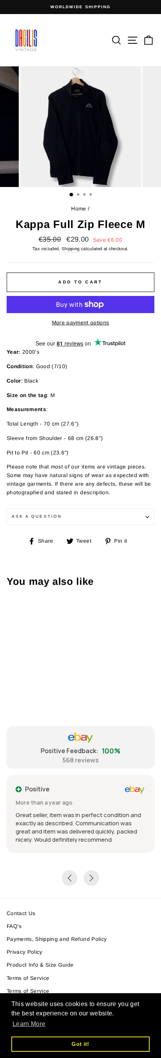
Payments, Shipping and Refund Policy (57, 939)
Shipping (70, 248)
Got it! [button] (80, 1044)
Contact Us (21, 913)
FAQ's (14, 926)
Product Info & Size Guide (40, 965)
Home (78, 209)
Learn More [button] (29, 1024)
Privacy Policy (25, 952)
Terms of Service (28, 978)
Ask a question (37, 516)
